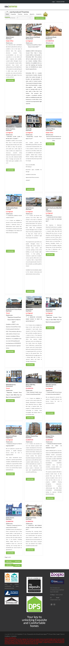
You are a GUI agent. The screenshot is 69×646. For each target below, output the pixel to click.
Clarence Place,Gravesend (50, 129)
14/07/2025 (10, 474)
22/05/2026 (30, 417)
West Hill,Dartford (29, 129)
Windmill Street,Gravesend (51, 310)
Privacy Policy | (53, 634)
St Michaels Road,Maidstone (51, 37)
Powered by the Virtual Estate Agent (38, 634)
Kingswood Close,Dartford (31, 518)
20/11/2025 (50, 46)
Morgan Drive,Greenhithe (50, 436)
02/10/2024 (30, 291)
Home (7, 14)
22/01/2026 (10, 553)
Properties (13, 14)
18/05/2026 (30, 479)
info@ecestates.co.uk (55, 599)
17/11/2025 (50, 413)
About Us (32, 14)
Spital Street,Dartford (10, 37)
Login (53, 1)
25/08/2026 (50, 327)
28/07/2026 (10, 400)
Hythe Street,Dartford (10, 518)
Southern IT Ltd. (22, 634)
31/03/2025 (30, 364)
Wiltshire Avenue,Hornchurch (51, 385)
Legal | (58, 634)
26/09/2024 (30, 109)
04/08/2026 (50, 144)
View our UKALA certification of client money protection (12, 586)
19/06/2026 (10, 251)
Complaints (14, 636)
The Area (20, 14)
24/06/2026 (10, 351)
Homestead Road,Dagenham (11, 436)
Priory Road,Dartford (29, 310)
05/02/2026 (50, 498)
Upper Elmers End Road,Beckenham (33, 37)
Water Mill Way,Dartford (30, 385)
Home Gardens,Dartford (10, 129)
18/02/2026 (30, 549)
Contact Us (38, 14)
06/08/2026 (10, 80)
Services (26, 14)
